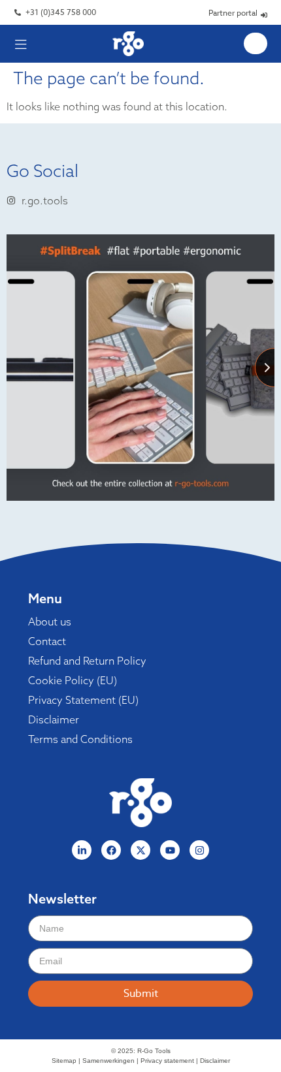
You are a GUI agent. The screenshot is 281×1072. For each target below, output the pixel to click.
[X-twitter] (140, 850)
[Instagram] (199, 850)
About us (49, 621)
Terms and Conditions (80, 739)
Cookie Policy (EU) (72, 680)
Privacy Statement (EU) (83, 699)
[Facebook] (111, 850)
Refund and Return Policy (87, 660)
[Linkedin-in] (81, 850)
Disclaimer (53, 719)
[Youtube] (170, 850)
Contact (47, 641)
